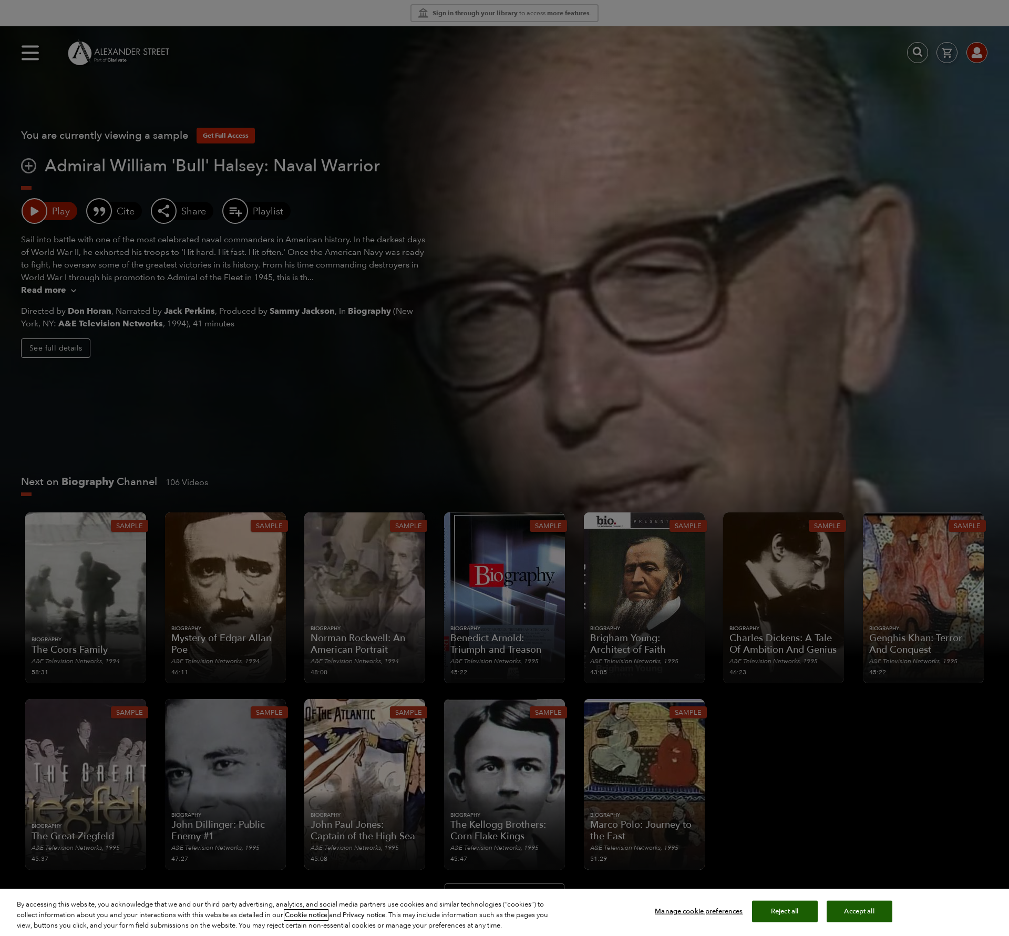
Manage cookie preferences (699, 911)
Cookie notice (306, 915)
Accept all (859, 911)
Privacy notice (364, 915)
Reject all (784, 911)
